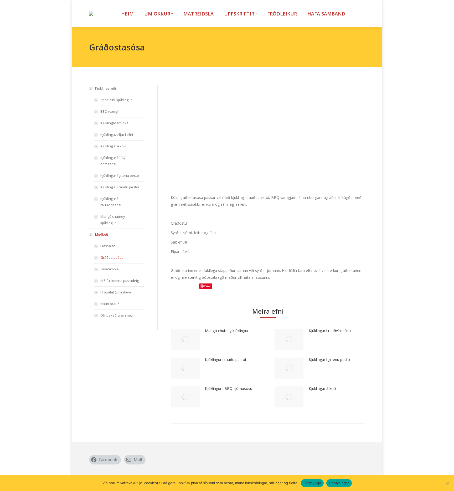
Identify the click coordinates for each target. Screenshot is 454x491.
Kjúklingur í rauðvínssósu (330, 330)
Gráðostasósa (111, 257)
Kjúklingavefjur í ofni (116, 134)
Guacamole (109, 269)
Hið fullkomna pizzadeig (119, 280)
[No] (447, 483)
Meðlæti (101, 234)
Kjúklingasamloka (114, 123)
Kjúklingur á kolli (322, 388)
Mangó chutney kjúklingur (227, 330)
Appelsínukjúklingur (116, 99)
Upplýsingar (339, 483)
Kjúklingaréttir (106, 88)
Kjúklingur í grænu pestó (329, 359)
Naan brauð (110, 303)
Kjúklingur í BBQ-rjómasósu (228, 388)
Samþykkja (312, 483)
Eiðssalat (107, 246)
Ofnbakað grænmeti (116, 315)
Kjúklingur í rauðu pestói (225, 359)
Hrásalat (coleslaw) (115, 292)
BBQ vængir (109, 111)
